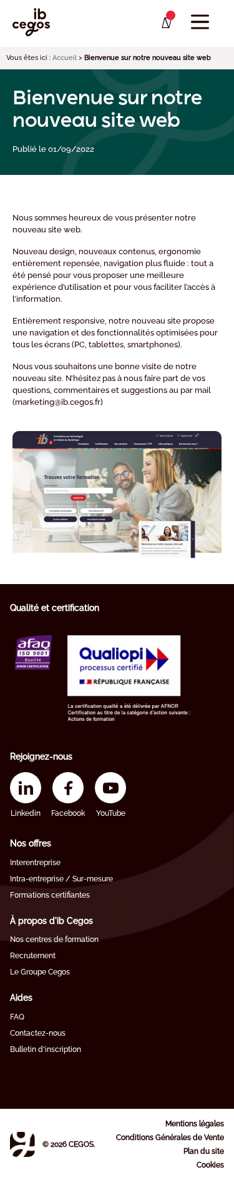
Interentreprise (35, 862)
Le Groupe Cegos (40, 972)
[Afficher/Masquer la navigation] (200, 22)
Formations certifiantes (50, 895)
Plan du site (203, 1151)
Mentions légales (194, 1123)
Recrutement (33, 955)
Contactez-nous (38, 1033)
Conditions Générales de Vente (170, 1137)
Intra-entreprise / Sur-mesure (61, 879)
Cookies (210, 1165)
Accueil (64, 58)
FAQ (17, 1017)
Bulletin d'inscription (45, 1049)
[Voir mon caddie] (165, 23)
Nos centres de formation (54, 939)
